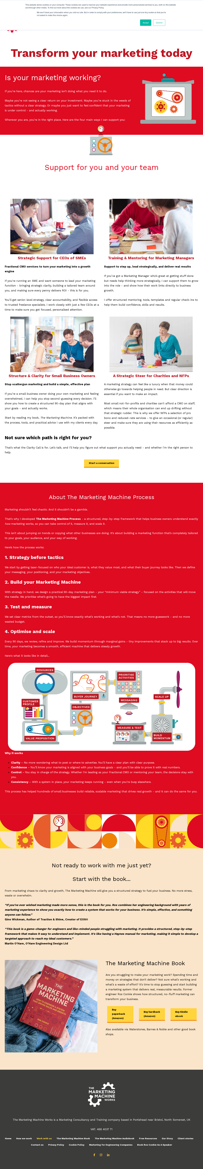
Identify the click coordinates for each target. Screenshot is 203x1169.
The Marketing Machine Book (73, 1138)
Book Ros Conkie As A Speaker (154, 1145)
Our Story (167, 1138)
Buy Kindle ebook (181, 1014)
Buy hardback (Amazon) (152, 1014)
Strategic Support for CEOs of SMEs (52, 258)
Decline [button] (159, 22)
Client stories (185, 1138)
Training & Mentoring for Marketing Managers (151, 258)
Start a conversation (101, 463)
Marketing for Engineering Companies (110, 1145)
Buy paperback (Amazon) (118, 1014)
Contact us (37, 1145)
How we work (24, 1138)
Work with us (44, 1138)
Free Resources (148, 1138)
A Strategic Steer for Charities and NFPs (151, 376)
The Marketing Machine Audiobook (114, 1138)
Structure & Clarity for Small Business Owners (52, 376)
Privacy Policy (56, 1145)
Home (8, 1138)
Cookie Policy (76, 1145)
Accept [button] (146, 22)
